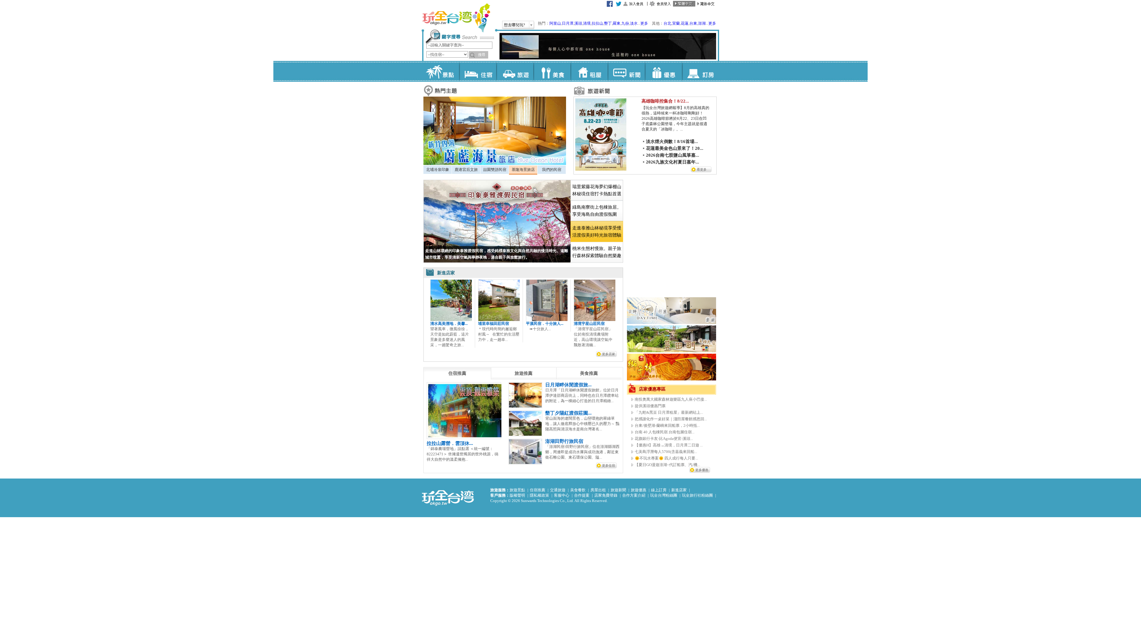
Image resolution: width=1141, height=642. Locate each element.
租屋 (589, 71)
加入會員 (636, 4)
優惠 (663, 71)
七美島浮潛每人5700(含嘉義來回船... (666, 451)
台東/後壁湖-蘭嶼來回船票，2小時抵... (667, 425)
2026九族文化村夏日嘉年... (672, 162)
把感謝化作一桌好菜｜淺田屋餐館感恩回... (671, 419)
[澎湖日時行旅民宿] (671, 322)
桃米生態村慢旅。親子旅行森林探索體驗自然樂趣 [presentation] (596, 252)
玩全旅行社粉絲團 (697, 495)
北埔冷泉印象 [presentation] (437, 169)
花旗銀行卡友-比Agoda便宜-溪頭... (664, 438)
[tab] (437, 170)
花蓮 (684, 23)
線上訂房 (658, 490)
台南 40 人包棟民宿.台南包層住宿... (664, 432)
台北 (667, 23)
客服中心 (561, 495)
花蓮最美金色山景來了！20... (674, 148)
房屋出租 (598, 490)
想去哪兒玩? (514, 25)
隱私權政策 (539, 495)
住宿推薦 (537, 490)
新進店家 (679, 490)
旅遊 (514, 71)
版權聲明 (517, 495)
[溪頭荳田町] (671, 351)
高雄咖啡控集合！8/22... (665, 101)
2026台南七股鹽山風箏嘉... (672, 155)
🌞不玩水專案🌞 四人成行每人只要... (666, 458)
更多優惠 (701, 470)
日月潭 (567, 23)
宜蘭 (676, 23)
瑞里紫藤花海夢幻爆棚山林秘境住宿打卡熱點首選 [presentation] (596, 190)
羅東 (616, 23)
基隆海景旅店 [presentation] (523, 169)
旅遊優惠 (638, 490)
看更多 (702, 169)
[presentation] (457, 373)
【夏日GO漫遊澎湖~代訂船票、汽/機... (667, 464)
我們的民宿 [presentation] (551, 169)
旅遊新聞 (618, 490)
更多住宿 (608, 465)
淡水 (634, 23)
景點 (440, 71)
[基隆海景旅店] (494, 163)
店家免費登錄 (605, 495)
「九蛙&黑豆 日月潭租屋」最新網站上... (669, 412)
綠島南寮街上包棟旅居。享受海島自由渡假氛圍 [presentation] (596, 211)
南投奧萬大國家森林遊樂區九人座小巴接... (671, 399)
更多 (644, 23)
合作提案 (582, 495)
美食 (551, 71)
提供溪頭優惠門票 (650, 406)
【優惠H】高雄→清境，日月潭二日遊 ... (669, 445)
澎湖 (702, 23)
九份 (625, 23)
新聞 (626, 71)
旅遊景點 (517, 490)
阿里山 (555, 23)
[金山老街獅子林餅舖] (671, 379)
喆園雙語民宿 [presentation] (494, 169)
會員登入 (664, 4)
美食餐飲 (578, 490)
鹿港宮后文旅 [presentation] (466, 169)
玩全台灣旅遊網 (456, 18)
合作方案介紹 (633, 495)
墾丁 (608, 23)
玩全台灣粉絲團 (663, 495)
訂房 (700, 71)
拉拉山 (597, 23)
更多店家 (608, 354)
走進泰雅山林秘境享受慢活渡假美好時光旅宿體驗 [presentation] (596, 231)
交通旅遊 (557, 490)
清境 (587, 23)
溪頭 (578, 23)
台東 (693, 23)
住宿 (477, 71)
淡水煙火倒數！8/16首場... (672, 141)
